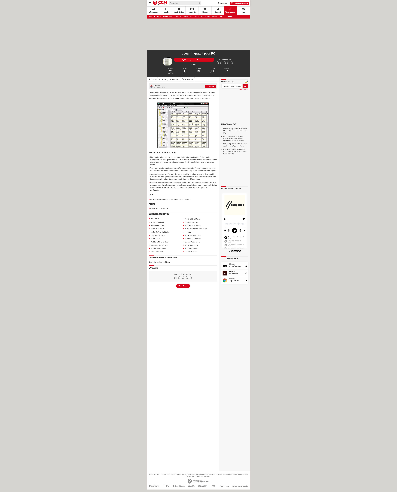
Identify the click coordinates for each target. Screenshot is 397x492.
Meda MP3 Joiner (157, 229)
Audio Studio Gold (191, 245)
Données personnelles (202, 474)
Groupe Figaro (191, 476)
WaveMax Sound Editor (159, 245)
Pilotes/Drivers (199, 16)
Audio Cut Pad (156, 239)
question (241, 3)
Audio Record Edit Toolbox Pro (196, 229)
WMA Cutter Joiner (158, 225)
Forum (244, 12)
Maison (204, 12)
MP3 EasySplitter (191, 249)
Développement (168, 16)
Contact (184, 474)
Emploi (232, 16)
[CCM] (160, 3)
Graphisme (178, 16)
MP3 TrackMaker (157, 252)
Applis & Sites (179, 12)
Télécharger (163, 79)
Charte (232, 474)
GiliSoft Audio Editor (158, 249)
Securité (218, 12)
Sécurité (207, 16)
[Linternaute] (179, 486)
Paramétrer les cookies (215, 474)
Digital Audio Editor (158, 235)
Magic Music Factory (192, 222)
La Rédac (157, 85)
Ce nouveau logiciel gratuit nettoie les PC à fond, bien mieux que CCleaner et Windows (235, 131)
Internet (185, 16)
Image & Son (192, 12)
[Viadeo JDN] (213, 486)
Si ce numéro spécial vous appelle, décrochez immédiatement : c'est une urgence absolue (235, 151)
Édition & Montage (188, 79)
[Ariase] (224, 486)
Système (214, 16)
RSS (236, 474)
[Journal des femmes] (154, 486)
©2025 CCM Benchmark (203, 476)
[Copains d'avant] (202, 486)
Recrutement (191, 474)
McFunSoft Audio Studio (160, 232)
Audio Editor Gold (157, 222)
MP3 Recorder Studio (192, 225)
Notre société (171, 474)
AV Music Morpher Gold (159, 242)
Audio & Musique (174, 79)
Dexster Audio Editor (192, 242)
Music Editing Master (192, 219)
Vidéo (221, 16)
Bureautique (157, 16)
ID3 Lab (188, 232)
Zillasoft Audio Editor (192, 239)
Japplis (184, 73)
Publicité (178, 474)
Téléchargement (230, 12)
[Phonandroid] (240, 486)
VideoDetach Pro (191, 252)
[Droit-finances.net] (191, 486)
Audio (150, 16)
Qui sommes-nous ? (154, 474)
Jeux (191, 16)
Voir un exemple (243, 89)
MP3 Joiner (155, 218)
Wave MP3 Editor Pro (192, 235)
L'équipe (164, 474)
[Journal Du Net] (166, 486)
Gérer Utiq (226, 474)
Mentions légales (243, 474)
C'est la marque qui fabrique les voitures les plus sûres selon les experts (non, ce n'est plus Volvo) (233, 138)
